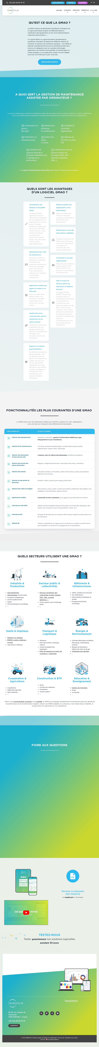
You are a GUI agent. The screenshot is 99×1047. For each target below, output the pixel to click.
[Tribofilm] (13, 10)
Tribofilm (85, 10)
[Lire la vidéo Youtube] (26, 912)
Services (76, 10)
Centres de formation (79, 688)
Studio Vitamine (54, 1039)
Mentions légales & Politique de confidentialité (45, 1037)
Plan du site (61, 1037)
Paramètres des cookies (71, 1037)
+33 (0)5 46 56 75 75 (16, 2)
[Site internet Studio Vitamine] (47, 1039)
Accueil (59, 10)
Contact (14, 1025)
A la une (93, 10)
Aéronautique (12, 595)
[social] (41, 1013)
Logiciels (67, 10)
